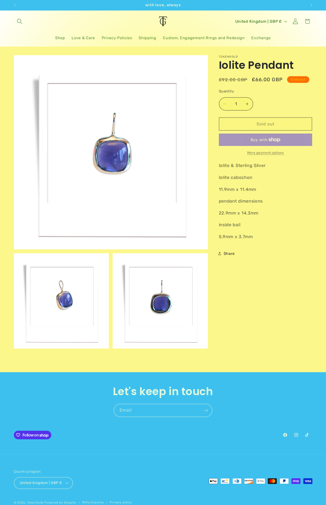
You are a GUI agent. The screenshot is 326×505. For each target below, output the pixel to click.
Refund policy (93, 502)
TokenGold (35, 502)
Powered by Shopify (60, 502)
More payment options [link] (265, 153)
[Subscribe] (206, 410)
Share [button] (229, 253)
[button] (20, 21)
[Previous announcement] (15, 5)
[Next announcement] (311, 5)
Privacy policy (121, 502)
